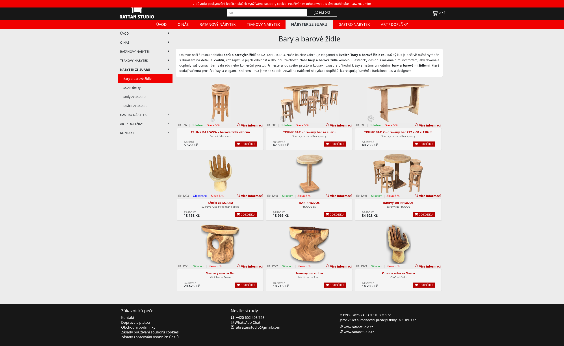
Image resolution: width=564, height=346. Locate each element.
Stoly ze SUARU (134, 97)
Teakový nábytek (263, 24)
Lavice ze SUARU (135, 106)
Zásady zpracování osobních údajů (150, 337)
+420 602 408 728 (250, 317)
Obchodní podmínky (138, 327)
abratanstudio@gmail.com (258, 327)
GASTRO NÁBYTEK (133, 115)
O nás (183, 24)
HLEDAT (324, 12)
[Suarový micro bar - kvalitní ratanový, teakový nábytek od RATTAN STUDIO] (309, 244)
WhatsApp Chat (247, 322)
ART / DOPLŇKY (131, 124)
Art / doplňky (394, 24)
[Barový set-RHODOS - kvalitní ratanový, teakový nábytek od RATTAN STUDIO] (398, 173)
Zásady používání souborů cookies (150, 332)
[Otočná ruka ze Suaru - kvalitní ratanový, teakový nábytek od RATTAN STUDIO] (398, 244)
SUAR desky (132, 88)
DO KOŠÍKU (247, 144)
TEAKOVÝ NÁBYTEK (134, 60)
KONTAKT (127, 133)
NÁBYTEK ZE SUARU (135, 69)
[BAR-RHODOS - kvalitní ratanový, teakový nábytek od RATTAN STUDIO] (309, 173)
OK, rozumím (361, 4)
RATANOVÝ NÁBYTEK (135, 51)
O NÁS (125, 42)
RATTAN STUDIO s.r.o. (376, 315)
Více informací (252, 125)
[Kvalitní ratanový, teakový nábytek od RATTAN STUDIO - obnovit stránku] (145, 10)
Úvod (161, 24)
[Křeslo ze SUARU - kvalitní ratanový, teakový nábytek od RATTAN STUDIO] (220, 173)
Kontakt (127, 317)
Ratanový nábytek (218, 24)
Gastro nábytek (354, 24)
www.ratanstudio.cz (358, 327)
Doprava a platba (135, 322)
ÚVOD (124, 33)
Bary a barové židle (137, 78)
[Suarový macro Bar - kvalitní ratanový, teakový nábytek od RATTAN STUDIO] (220, 244)
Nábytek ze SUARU (309, 24)
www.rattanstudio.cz (359, 332)
